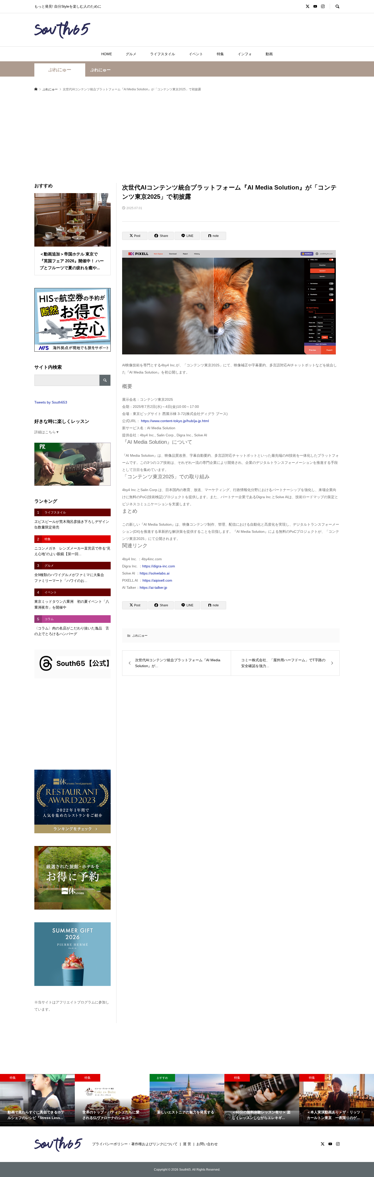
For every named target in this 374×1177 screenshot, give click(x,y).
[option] (37, 1100)
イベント (196, 54)
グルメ (131, 54)
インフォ (245, 54)
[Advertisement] (187, 137)
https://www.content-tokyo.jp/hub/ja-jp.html (175, 421)
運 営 (187, 1144)
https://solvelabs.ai (154, 573)
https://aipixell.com (157, 580)
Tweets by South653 (50, 402)
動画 (269, 54)
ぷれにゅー (59, 69)
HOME (106, 54)
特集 (220, 54)
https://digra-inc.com (158, 566)
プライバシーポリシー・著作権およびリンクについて (135, 1144)
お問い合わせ (207, 1144)
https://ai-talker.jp (153, 587)
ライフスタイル (162, 54)
